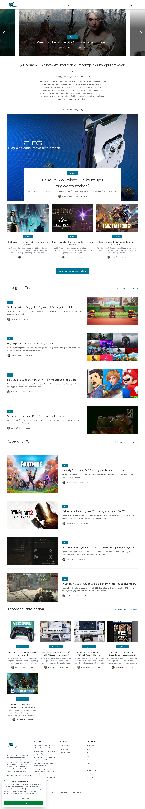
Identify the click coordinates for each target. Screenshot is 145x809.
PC (73, 5)
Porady (79, 5)
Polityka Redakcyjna (65, 792)
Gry (68, 5)
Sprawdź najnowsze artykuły (72, 271)
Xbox (88, 749)
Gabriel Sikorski (65, 753)
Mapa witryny (77, 792)
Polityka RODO (53, 792)
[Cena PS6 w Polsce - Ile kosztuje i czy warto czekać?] (72, 157)
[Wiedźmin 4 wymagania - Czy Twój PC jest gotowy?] (72, 32)
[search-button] (131, 5)
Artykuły (37, 741)
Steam (98, 5)
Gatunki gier (90, 774)
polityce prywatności (30, 793)
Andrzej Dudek (65, 745)
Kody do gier (91, 777)
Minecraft (90, 763)
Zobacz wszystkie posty (126, 288)
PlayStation (89, 5)
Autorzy (63, 741)
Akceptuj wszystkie (24, 803)
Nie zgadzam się (23, 798)
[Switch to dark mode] (136, 4)
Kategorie (91, 741)
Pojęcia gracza (91, 770)
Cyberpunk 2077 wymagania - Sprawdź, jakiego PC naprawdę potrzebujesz (44, 771)
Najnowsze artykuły (57, 5)
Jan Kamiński (64, 749)
